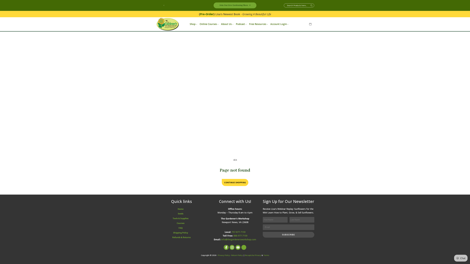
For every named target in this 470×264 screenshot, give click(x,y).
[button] (193, 24)
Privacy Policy (224, 255)
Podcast (240, 24)
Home (180, 209)
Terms (266, 255)
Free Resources (257, 24)
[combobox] (299, 5)
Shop (192, 24)
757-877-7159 (238, 232)
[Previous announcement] (164, 5)
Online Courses (208, 24)
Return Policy (237, 255)
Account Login (278, 24)
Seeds (180, 213)
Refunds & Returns (181, 237)
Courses (180, 223)
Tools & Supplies (180, 218)
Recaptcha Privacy (253, 255)
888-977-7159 (240, 235)
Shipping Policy (180, 232)
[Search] (311, 5)
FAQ (181, 228)
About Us (226, 24)
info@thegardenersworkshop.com (238, 239)
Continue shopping (235, 182)
